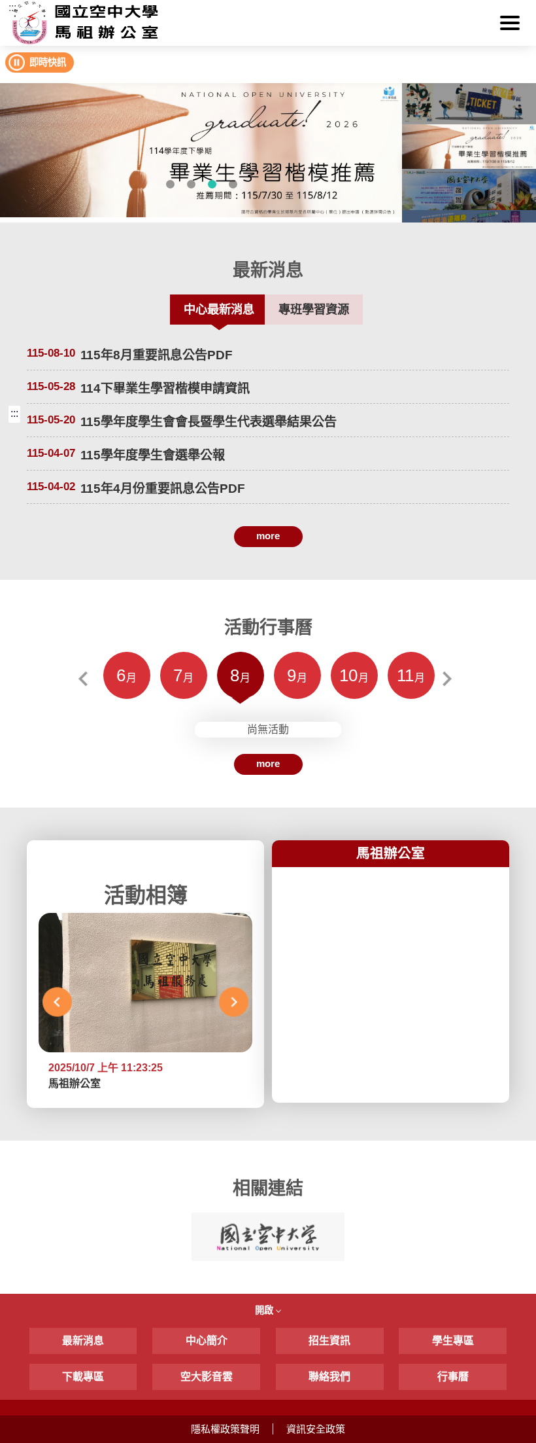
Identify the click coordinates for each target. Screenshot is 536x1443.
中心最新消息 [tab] (219, 309)
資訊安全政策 (315, 1428)
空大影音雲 (206, 1376)
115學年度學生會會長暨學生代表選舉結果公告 (208, 422)
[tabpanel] (201, 150)
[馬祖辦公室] (267, 23)
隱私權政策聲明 (225, 1428)
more (268, 535)
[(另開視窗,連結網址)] (201, 150)
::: (12, 7)
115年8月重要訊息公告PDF (156, 355)
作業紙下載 (111, 559)
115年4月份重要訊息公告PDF (162, 488)
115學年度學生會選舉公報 (152, 455)
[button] (510, 22)
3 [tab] (212, 184)
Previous (85, 678)
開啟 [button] (265, 1310)
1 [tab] (170, 184)
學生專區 (453, 1340)
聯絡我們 (329, 1376)
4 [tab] (233, 184)
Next (450, 678)
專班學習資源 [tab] (313, 309)
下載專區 (83, 1376)
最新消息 (83, 1340)
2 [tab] (191, 184)
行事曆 (453, 1376)
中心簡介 (206, 1340)
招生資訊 (329, 1340)
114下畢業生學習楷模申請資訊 (165, 388)
